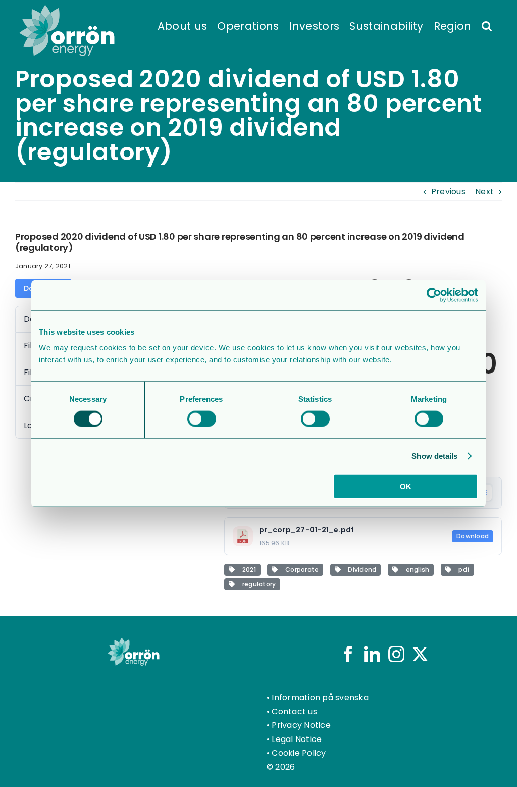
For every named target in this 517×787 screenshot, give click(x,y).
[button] (487, 25)
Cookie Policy (299, 753)
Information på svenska (320, 697)
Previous (448, 191)
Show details (434, 455)
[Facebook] (348, 654)
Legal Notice (297, 739)
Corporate (300, 569)
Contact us (294, 711)
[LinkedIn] (372, 654)
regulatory (257, 584)
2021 (247, 569)
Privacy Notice (301, 725)
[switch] (201, 418)
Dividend (360, 569)
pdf (462, 569)
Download (472, 536)
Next (484, 191)
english (415, 569)
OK (405, 486)
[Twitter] (420, 654)
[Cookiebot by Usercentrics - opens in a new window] (434, 294)
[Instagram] (396, 654)
